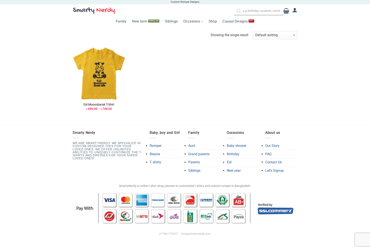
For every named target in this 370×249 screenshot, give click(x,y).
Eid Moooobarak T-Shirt (99, 104)
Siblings (171, 21)
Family (121, 21)
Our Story (272, 146)
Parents (194, 162)
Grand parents (199, 154)
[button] (286, 11)
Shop (213, 21)
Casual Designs (235, 21)
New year (234, 170)
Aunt (191, 146)
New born (140, 21)
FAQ (268, 154)
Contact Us (273, 162)
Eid (229, 162)
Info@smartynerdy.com (195, 233)
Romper (155, 146)
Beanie (155, 154)
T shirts (155, 162)
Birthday (233, 154)
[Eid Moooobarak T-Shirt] (99, 73)
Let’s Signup (274, 170)
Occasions (191, 21)
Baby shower (236, 146)
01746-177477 (168, 233)
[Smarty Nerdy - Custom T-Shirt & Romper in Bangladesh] (94, 10)
